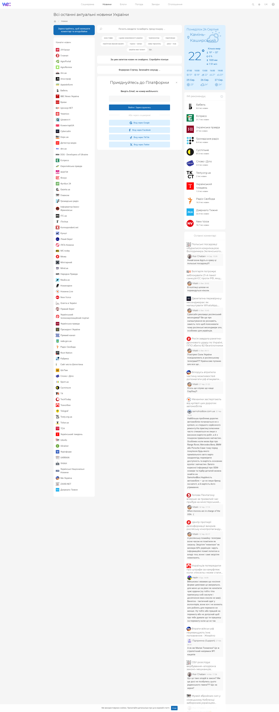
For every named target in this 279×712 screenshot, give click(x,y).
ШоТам (64, 370)
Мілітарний (66, 262)
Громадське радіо (69, 201)
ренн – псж (171, 44)
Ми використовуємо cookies (136, 708)
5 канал (64, 55)
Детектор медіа (68, 143)
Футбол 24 (65, 183)
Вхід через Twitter (141, 145)
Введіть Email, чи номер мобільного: (139, 91)
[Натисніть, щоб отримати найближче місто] (188, 37)
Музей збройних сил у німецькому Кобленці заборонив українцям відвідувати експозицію (203, 699)
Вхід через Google (141, 123)
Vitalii (195, 283)
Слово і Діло (67, 376)
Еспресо (64, 160)
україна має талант (137, 50)
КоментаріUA (67, 125)
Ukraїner (64, 446)
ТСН (62, 428)
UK (266, 4)
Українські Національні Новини (72, 471)
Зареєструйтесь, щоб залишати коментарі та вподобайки (74, 30)
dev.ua (63, 148)
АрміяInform (66, 84)
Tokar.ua (64, 422)
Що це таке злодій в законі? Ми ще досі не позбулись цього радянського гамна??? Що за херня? (203, 683)
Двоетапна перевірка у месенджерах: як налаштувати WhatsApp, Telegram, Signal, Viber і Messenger (204, 302)
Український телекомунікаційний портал (74, 316)
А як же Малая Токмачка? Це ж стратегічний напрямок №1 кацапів (203, 651)
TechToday (65, 399)
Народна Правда (69, 274)
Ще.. (150, 50)
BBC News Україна (69, 96)
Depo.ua (64, 137)
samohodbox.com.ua (203, 411)
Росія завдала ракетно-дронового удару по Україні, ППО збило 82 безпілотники (205, 342)
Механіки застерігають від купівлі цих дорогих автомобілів (204, 403)
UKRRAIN (64, 457)
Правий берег (67, 309)
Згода (174, 708)
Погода (139, 4)
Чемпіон (64, 114)
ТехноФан (65, 405)
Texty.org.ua (66, 417)
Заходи (156, 4)
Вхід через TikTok (141, 137)
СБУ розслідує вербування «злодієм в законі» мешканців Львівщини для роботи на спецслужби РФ (203, 666)
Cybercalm (65, 131)
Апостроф (65, 79)
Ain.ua (63, 73)
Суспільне (65, 387)
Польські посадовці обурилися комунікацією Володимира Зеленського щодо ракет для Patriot (204, 248)
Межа (63, 256)
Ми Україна (66, 478)
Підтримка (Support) (203, 640)
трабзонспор (154, 38)
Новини (107, 4)
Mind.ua (64, 268)
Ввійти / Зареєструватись (139, 107)
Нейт (195, 577)
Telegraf (64, 411)
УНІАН (63, 463)
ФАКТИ (64, 172)
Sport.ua (64, 382)
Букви (63, 102)
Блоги (123, 4)
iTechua (64, 221)
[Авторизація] (273, 4)
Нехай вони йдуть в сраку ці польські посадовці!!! (201, 262)
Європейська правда (71, 166)
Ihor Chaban (199, 256)
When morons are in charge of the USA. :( (203, 513)
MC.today (65, 250)
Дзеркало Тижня (69, 489)
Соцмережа (87, 4)
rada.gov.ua (65, 341)
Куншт (63, 233)
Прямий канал (67, 335)
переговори (170, 38)
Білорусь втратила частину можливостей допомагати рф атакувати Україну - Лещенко (203, 376)
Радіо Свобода (68, 347)
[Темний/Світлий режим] (259, 4)
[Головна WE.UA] (55, 21)
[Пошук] (253, 4)
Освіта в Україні (68, 303)
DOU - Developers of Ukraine (74, 154)
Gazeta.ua (65, 189)
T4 (61, 393)
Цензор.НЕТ (66, 108)
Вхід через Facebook (141, 130)
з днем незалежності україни (131, 38)
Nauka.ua (65, 280)
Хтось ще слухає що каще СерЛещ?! (200, 390)
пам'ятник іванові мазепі (113, 44)
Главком (64, 195)
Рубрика (64, 358)
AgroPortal (65, 61)
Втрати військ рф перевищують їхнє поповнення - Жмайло (201, 632)
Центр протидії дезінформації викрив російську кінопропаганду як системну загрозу (203, 526)
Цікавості (65, 119)
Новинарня (66, 285)
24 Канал (65, 49)
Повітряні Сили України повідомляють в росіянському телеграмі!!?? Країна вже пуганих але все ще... (204, 359)
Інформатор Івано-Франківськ (69, 208)
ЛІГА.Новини (67, 245)
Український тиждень (71, 434)
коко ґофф (108, 38)
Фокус (63, 178)
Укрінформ (65, 451)
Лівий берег (66, 239)
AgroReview (66, 67)
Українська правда (70, 323)
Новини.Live (66, 291)
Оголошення (175, 4)
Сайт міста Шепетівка (71, 364)
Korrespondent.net (69, 227)
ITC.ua (63, 216)
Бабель (64, 90)
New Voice (65, 297)
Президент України (70, 329)
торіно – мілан (136, 44)
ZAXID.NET (65, 484)
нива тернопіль (154, 44)
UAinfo (63, 440)
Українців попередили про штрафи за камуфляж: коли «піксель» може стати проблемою (204, 569)
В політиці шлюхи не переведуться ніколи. (198, 289)
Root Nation (66, 352)
